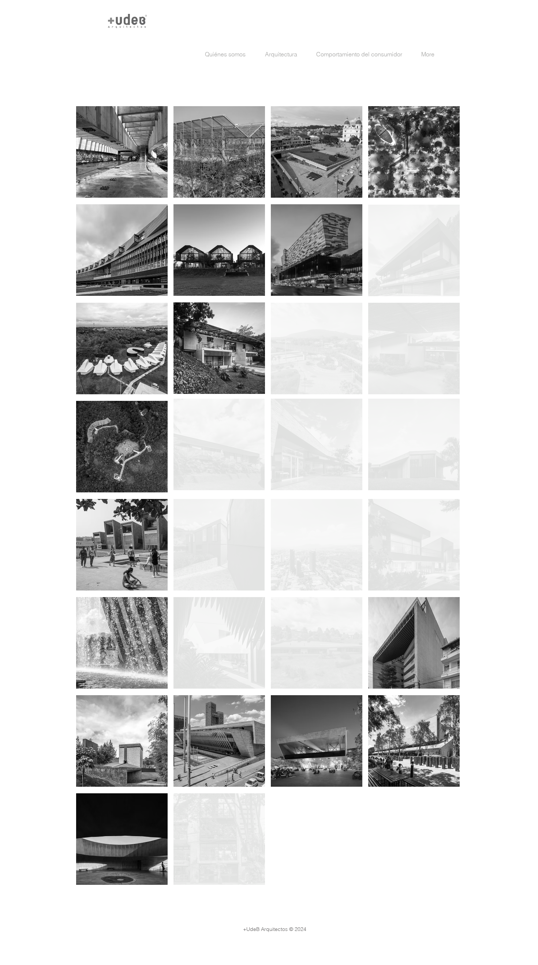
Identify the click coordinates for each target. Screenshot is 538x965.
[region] (122, 152)
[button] (285, 54)
